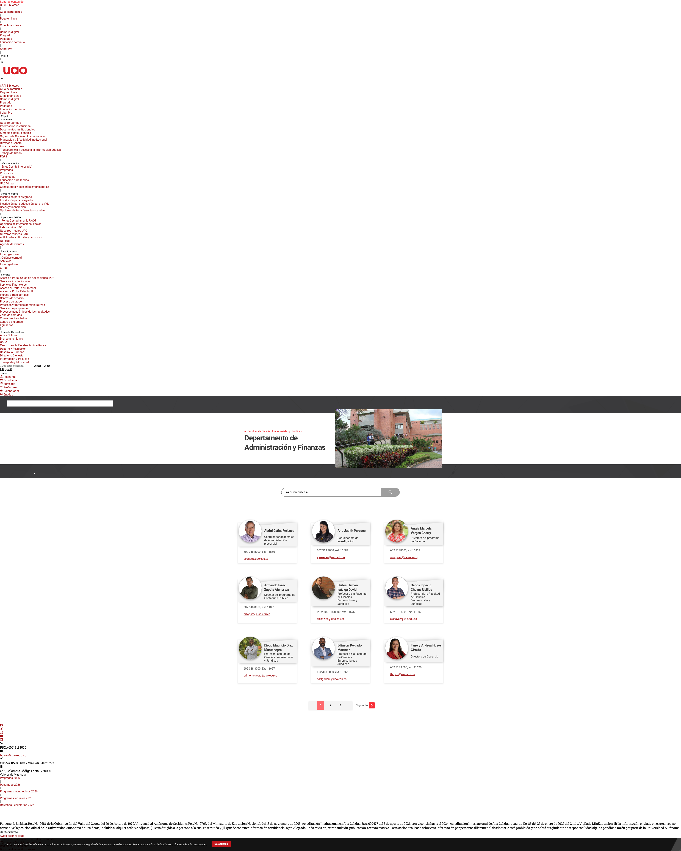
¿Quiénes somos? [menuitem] (11, 257)
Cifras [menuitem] (3, 267)
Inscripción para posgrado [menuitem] (16, 200)
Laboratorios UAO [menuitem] (11, 227)
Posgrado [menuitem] (6, 38)
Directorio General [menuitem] (11, 143)
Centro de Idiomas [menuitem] (11, 321)
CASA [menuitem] (3, 342)
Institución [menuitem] (6, 119)
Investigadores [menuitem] (9, 264)
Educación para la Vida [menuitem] (14, 180)
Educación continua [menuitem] (12, 42)
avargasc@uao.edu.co (403, 557)
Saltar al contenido (12, 1)
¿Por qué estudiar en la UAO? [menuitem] (18, 220)
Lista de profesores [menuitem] (12, 146)
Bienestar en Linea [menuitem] (11, 338)
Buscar (37, 365)
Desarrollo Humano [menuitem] (12, 352)
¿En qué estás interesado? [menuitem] (16, 166)
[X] (1, 729)
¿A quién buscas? (297, 492)
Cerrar (47, 365)
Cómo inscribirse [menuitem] (9, 193)
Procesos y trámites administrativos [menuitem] (22, 305)
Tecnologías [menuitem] (7, 176)
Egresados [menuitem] (6, 325)
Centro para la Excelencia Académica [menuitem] (23, 345)
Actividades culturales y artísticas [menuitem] (21, 237)
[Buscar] (2, 62)
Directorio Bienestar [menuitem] (12, 355)
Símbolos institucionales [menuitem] (15, 133)
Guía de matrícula (11, 11)
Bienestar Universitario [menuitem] (12, 332)
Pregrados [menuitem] (6, 170)
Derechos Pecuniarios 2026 (17, 805)
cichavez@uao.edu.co (403, 619)
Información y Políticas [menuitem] (14, 359)
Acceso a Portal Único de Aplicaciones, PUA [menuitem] (27, 278)
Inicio (12, 403)
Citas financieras (10, 25)
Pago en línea (8, 18)
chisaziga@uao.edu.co (331, 619)
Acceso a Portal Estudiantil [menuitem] (17, 291)
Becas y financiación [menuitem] (13, 207)
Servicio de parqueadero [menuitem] (15, 308)
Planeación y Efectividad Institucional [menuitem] (23, 139)
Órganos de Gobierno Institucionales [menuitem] (22, 136)
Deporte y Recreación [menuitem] (13, 348)
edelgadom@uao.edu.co (332, 679)
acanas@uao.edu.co (256, 558)
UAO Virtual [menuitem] (7, 183)
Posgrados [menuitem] (6, 173)
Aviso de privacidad (12, 836)
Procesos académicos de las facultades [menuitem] (25, 311)
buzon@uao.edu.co (13, 755)
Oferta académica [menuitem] (10, 163)
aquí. (204, 844)
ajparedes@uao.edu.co (331, 557)
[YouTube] (1, 736)
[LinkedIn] (1, 740)
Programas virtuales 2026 (16, 798)
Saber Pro (6, 49)
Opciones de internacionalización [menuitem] (20, 224)
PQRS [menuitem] (3, 156)
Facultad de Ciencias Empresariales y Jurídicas (41, 403)
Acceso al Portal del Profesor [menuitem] (18, 288)
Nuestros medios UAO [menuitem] (13, 230)
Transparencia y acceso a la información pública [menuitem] (30, 149)
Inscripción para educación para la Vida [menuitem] (24, 203)
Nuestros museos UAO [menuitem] (14, 234)
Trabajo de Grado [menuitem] (11, 153)
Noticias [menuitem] (5, 240)
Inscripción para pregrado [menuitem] (16, 197)
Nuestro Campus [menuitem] (10, 122)
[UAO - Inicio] (15, 75)
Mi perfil (5, 55)
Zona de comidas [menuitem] (11, 315)
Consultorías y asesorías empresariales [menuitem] (24, 187)
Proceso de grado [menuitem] (11, 301)
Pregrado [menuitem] (5, 35)
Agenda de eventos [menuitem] (12, 244)
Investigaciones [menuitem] (9, 251)
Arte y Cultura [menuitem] (8, 335)
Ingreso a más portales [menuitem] (14, 294)
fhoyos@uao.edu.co (402, 674)
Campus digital (9, 32)
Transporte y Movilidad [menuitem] (14, 362)
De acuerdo (221, 843)
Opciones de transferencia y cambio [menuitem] (22, 210)
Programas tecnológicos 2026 (19, 791)
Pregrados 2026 (10, 778)
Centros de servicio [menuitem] (12, 298)
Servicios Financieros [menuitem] (13, 284)
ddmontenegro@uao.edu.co (260, 675)
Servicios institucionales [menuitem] (15, 281)
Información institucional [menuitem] (15, 126)
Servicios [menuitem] (5, 261)
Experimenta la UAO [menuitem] (11, 217)
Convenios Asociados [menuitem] (13, 318)
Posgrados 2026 (10, 784)
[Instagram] (1, 733)
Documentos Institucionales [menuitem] (17, 129)
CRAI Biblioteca (9, 5)
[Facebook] (1, 725)
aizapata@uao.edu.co (257, 614)
